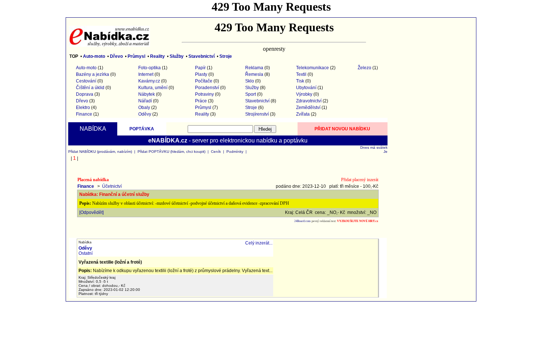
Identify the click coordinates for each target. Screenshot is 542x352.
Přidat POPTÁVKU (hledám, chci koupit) (171, 151)
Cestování (86, 81)
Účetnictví (112, 186)
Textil (301, 74)
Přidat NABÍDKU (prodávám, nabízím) (100, 151)
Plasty (201, 74)
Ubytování (306, 87)
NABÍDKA (93, 129)
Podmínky (234, 151)
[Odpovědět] (91, 212)
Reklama (254, 67)
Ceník (216, 151)
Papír (200, 67)
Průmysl (203, 107)
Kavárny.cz (149, 81)
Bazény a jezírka (92, 74)
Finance (84, 114)
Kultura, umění (152, 87)
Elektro (83, 107)
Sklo (249, 81)
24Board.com (302, 221)
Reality (202, 114)
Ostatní (86, 253)
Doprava (84, 94)
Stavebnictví (257, 100)
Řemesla (254, 74)
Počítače (203, 81)
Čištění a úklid (90, 87)
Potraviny (204, 94)
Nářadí (145, 100)
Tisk (300, 81)
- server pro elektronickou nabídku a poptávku (228, 140)
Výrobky (304, 94)
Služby (252, 87)
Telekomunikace (312, 67)
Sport (250, 94)
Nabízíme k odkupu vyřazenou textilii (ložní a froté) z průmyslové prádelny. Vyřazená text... (175, 270)
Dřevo (82, 100)
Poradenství (207, 87)
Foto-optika (149, 67)
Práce (201, 100)
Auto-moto (86, 67)
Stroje (251, 107)
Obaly (144, 107)
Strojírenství (257, 114)
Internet (145, 74)
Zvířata (303, 114)
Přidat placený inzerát (359, 179)
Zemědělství (308, 107)
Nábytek (146, 94)
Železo (364, 67)
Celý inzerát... (258, 243)
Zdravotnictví (309, 100)
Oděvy (144, 114)
